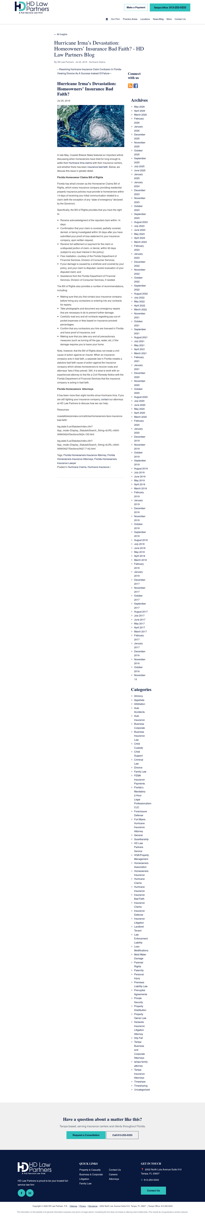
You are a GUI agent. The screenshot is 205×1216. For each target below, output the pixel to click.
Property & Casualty (90, 1169)
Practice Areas (130, 18)
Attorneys (114, 1179)
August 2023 (141, 222)
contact (105, 399)
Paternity (139, 970)
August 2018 (141, 540)
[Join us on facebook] (135, 89)
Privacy (83, 1206)
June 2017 (139, 619)
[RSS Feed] (130, 89)
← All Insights (60, 34)
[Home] (107, 19)
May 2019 (139, 480)
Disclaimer (93, 1206)
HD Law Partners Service (138, 847)
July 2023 (139, 226)
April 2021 (139, 349)
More (169, 18)
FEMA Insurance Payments (139, 779)
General (138, 835)
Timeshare (140, 1081)
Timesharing (141, 1085)
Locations (145, 18)
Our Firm (115, 18)
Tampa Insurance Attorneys (139, 1073)
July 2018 (139, 544)
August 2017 (141, 611)
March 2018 (140, 560)
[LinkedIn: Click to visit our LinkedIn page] (30, 1193)
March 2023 (140, 242)
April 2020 (139, 412)
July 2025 (139, 166)
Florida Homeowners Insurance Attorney (84, 455)
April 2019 (139, 484)
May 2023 (139, 234)
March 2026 (140, 114)
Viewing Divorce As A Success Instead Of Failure (83, 73)
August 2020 (141, 397)
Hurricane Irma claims (80, 163)
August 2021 (141, 337)
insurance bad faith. (97, 167)
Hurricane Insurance (98, 467)
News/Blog (158, 18)
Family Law (140, 771)
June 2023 (139, 230)
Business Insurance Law (139, 735)
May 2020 (139, 409)
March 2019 (140, 488)
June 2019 (139, 476)
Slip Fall (138, 1038)
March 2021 (140, 353)
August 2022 (141, 293)
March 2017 (140, 631)
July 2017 (139, 615)
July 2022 (139, 297)
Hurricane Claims (77, 467)
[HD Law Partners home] (32, 8)
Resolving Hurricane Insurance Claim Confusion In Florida (90, 69)
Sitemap (73, 1206)
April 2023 (139, 238)
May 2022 (139, 301)
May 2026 (139, 106)
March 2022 (140, 309)
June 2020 (139, 405)
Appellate (139, 700)
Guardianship (141, 839)
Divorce (138, 767)
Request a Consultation (86, 1135)
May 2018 (139, 552)
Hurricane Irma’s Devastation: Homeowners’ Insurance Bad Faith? (86, 88)
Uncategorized (142, 1089)
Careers (113, 1174)
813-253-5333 (170, 7)
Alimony (138, 696)
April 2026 (139, 110)
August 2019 (141, 468)
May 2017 (139, 623)
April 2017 (139, 627)
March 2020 (140, 416)
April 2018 (139, 556)
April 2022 (139, 305)
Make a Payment (136, 7)
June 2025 (139, 170)
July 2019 (139, 472)
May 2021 (139, 345)
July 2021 (139, 341)
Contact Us (180, 18)
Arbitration (139, 704)
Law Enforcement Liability (141, 938)
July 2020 (139, 401)
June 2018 (139, 548)
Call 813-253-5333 (122, 1135)
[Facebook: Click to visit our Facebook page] (21, 1193)
